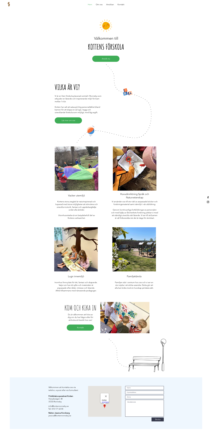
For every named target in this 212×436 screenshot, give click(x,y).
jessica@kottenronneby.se (59, 415)
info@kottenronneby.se (58, 406)
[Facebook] (208, 197)
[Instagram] (208, 201)
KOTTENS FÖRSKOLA (106, 46)
